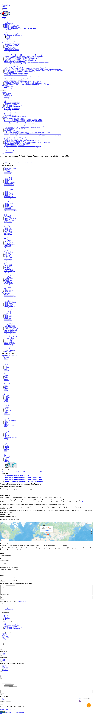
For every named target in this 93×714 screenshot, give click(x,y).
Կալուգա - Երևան (8, 245)
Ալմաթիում (6, 357)
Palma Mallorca (6, 380)
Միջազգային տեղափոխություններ (11, 44)
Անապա (6, 399)
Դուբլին (5, 366)
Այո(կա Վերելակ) (16, 580)
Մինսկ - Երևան (7, 219)
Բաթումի (6, 359)
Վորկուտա (6, 407)
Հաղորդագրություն (5, 594)
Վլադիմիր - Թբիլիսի (8, 262)
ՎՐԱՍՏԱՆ (4, 258)
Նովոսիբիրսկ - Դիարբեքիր (9, 343)
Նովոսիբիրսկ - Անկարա (9, 337)
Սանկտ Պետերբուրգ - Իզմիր (10, 332)
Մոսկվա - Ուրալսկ (8, 303)
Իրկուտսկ (6, 412)
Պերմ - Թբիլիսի (7, 267)
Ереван (3, 698)
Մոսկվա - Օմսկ (7, 192)
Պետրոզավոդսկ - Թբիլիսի (9, 269)
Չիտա (5, 458)
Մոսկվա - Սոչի (7, 195)
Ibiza (5, 371)
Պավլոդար (6, 382)
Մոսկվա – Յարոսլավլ (8, 206)
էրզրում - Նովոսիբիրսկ (8, 351)
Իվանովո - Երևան (8, 232)
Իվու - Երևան (7, 213)
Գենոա (5, 365)
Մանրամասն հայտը (21, 601)
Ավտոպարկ (6, 94)
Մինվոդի (6, 422)
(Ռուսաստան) (7, 653)
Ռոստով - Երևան (7, 237)
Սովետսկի (6, 445)
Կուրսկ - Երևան (7, 256)
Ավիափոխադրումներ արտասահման (12, 33)
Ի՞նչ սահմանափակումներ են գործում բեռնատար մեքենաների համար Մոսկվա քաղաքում (22, 81)
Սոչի (5, 444)
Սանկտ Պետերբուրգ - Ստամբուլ (10, 331)
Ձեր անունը (3, 585)
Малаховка (8, 38)
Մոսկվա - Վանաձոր (8, 229)
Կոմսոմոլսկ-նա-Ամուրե (9, 418)
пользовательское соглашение (11, 595)
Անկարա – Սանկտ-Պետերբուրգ (10, 322)
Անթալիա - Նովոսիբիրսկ (9, 349)
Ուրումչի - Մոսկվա (8, 172)
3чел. (11, 577)
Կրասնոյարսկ (7, 417)
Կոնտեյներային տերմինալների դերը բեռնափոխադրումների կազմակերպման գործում (22, 57)
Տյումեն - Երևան (7, 221)
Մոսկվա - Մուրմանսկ (8, 189)
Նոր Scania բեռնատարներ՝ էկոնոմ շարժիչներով (13, 66)
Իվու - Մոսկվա (7, 171)
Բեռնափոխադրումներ (7, 24)
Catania (5, 373)
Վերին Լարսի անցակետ (9, 129)
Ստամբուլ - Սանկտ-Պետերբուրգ (11, 323)
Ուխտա (6, 454)
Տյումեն (5, 451)
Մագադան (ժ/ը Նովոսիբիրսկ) (10, 420)
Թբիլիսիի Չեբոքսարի (8, 290)
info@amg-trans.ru (5, 639)
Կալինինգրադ (7, 414)
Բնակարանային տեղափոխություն (11, 49)
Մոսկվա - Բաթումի (8, 291)
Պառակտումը (7, 383)
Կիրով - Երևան (7, 230)
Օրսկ (5, 434)
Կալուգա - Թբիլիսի (8, 265)
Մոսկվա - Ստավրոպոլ (8, 200)
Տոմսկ (5, 450)
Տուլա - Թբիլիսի (7, 281)
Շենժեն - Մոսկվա (7, 173)
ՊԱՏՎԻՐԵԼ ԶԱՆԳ (6, 5)
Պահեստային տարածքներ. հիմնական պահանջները (15, 141)
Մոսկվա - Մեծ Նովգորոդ (9, 177)
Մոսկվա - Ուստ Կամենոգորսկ (10, 302)
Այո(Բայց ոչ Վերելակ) (7, 580)
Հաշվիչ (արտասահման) (9, 86)
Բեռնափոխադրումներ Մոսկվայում (11, 45)
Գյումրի (11, 543)
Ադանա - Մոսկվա (7, 311)
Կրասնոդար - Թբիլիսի (8, 280)
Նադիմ (5, 426)
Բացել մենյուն (3, 90)
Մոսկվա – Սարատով (8, 205)
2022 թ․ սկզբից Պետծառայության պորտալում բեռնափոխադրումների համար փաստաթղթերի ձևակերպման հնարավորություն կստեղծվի (32, 69)
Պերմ (5, 436)
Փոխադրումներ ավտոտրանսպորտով (12, 27)
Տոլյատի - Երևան (7, 255)
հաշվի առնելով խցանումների (7, 573)
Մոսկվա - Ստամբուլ (8, 316)
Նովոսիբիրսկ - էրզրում (8, 344)
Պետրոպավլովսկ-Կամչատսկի (10, 437)
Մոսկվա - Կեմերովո (8, 190)
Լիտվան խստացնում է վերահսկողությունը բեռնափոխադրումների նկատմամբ (20, 59)
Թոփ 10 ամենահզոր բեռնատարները (11, 65)
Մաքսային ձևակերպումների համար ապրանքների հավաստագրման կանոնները (21, 82)
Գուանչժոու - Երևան (8, 214)
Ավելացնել (2, 560)
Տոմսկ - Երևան (7, 225)
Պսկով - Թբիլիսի (7, 261)
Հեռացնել (6, 560)
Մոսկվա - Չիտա (7, 191)
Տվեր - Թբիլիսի (7, 263)
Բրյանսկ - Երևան (7, 240)
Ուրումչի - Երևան (7, 216)
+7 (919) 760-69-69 (5, 633)
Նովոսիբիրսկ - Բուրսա (8, 340)
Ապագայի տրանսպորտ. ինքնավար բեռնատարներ (14, 61)
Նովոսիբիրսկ (7, 430)
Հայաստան (8, 29)
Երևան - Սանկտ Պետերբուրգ (10, 209)
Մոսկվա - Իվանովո (8, 181)
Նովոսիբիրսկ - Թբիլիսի (9, 275)
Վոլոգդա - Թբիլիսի (8, 266)
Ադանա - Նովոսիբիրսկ (8, 348)
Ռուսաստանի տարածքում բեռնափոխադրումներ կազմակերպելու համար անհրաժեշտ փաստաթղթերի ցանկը (27, 77)
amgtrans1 (3, 3)
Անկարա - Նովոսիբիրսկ (9, 345)
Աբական (6, 396)
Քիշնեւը (6, 372)
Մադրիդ (6, 375)
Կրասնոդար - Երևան (8, 252)
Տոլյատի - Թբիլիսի (8, 286)
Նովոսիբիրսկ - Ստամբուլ (9, 338)
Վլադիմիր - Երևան (8, 234)
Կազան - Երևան (7, 235)
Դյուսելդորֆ (6, 368)
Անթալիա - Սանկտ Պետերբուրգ (10, 327)
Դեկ (5, 358)
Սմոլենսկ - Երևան (8, 239)
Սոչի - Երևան (7, 249)
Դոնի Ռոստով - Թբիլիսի (9, 282)
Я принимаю (8, 595)
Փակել (2, 704)
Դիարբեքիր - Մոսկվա (8, 313)
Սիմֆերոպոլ (6, 443)
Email (2, 589)
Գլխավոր (4, 17)
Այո (4, 572)
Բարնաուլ (6, 400)
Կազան (5, 413)
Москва (3, 699)
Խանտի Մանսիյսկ (8, 456)
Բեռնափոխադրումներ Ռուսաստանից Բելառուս (16, 31)
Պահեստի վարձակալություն (10, 48)
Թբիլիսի (6, 386)
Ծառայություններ (6, 42)
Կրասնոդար (6, 416)
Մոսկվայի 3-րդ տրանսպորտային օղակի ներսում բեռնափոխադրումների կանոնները (21, 140)
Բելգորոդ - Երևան (8, 257)
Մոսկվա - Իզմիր (7, 317)
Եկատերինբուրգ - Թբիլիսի (9, 271)
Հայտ (5, 87)
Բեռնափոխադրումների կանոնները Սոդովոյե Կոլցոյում (15, 74)
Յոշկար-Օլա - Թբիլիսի (8, 283)
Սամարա (6, 441)
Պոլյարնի (6, 438)
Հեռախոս (3, 587)
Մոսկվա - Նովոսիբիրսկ (9, 184)
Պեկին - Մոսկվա (7, 169)
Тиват (5, 387)
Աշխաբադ (6, 356)
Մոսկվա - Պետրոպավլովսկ (9, 306)
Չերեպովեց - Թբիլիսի (8, 270)
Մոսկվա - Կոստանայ (8, 304)
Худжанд (5, 393)
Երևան (5, 369)
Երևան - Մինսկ (7, 243)
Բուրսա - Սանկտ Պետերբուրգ (10, 325)
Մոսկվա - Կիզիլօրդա (8, 305)
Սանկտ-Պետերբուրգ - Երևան (10, 218)
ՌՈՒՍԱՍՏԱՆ (4, 167)
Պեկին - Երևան (7, 212)
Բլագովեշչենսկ (7, 402)
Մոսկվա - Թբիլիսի (8, 259)
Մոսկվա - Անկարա (8, 315)
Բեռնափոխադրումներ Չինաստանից (12, 41)
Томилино (8, 36)
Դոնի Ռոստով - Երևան (8, 251)
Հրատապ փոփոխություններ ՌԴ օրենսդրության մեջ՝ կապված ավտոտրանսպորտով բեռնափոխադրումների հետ (27, 84)
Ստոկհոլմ (6, 388)
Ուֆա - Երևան (7, 238)
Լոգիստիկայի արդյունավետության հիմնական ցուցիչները (16, 73)
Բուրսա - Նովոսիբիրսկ (8, 347)
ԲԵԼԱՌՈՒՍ (4, 292)
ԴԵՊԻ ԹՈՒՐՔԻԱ (5, 307)
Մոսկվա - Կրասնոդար (8, 193)
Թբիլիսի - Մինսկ (7, 289)
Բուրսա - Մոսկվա (7, 310)
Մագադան (6, 419)
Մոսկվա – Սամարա (8, 204)
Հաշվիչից (82, 501)
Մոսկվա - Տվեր (7, 180)
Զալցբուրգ (6, 370)
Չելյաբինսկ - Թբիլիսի (8, 278)
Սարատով (6, 446)
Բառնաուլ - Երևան (8, 227)
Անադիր (6, 398)
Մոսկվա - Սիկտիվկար (8, 196)
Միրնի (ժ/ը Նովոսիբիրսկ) (9, 425)
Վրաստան (8, 30)
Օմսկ (5, 433)
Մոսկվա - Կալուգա (8, 179)
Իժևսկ (5, 411)
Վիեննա (6, 362)
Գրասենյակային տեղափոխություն (11, 50)
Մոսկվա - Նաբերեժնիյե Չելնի (10, 197)
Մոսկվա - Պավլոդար (8, 301)
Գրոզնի (5, 409)
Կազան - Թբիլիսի (7, 276)
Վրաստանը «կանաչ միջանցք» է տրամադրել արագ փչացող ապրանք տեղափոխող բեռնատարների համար (26, 62)
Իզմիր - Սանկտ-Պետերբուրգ (10, 324)
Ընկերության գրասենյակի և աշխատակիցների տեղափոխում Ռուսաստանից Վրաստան (22, 63)
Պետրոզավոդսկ (7, 439)
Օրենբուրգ (6, 435)
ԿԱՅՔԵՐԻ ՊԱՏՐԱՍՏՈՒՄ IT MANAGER (7, 709)
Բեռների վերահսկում (8, 152)
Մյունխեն (6, 377)
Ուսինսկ (6, 453)
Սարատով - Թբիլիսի (8, 287)
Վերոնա (6, 363)
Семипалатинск (6, 384)
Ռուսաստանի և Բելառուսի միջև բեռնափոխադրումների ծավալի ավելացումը (20, 60)
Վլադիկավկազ (7, 405)
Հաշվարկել (3, 581)
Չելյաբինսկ (6, 457)
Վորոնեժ (6, 408)
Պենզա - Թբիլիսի (7, 288)
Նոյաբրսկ (6, 432)
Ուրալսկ (6, 390)
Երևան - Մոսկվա (7, 207)
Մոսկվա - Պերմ (7, 201)
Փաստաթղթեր (7, 20)
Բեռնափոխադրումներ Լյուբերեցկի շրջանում (13, 35)
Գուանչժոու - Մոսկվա (8, 170)
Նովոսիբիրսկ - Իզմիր (8, 339)
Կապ (3, 153)
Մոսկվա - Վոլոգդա (8, 176)
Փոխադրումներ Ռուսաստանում (10, 26)
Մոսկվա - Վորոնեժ (8, 202)
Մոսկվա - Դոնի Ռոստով (9, 203)
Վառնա (5, 361)
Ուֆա (5, 455)
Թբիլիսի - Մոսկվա (8, 208)
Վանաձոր (15, 543)
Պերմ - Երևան (7, 247)
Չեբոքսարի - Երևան (8, 242)
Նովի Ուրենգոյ (7, 431)
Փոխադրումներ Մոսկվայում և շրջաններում (13, 25)
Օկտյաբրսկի (8, 40)
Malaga (5, 376)
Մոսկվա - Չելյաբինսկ (8, 183)
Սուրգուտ (6, 448)
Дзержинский (8, 39)
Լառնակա (6, 374)
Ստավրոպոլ (6, 447)
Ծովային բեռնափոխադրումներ (10, 34)
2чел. (8, 577)
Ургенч (5, 389)
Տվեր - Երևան (7, 233)
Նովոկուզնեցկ (7, 429)
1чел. (5, 577)
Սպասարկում (5, 85)
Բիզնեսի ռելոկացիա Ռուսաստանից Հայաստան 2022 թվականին (17, 128)
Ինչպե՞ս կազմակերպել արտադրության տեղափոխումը (15, 75)
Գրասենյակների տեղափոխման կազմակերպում (14, 80)
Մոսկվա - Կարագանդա (9, 298)
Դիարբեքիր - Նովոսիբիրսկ (9, 350)
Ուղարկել (2, 693)
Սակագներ (6, 22)
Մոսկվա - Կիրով (7, 175)
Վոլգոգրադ (6, 406)
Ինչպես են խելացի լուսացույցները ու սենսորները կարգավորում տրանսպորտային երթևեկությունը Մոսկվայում (27, 67)
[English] (3, 9)
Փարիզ (5, 394)
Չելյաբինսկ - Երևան (8, 222)
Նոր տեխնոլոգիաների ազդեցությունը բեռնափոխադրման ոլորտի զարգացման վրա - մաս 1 (23, 55)
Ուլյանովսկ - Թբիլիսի (8, 274)
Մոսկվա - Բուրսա (7, 318)
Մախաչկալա (7, 421)
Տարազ (5, 385)
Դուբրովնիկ (6, 367)
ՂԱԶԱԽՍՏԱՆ (5, 294)
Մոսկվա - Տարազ (7, 300)
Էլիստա (5, 459)
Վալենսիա (6, 364)
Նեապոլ (6, 379)
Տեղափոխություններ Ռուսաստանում (12, 43)
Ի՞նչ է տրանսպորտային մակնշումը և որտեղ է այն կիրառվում (16, 79)
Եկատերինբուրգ (7, 410)
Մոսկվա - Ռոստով (8, 178)
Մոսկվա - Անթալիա (8, 320)
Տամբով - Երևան (7, 254)
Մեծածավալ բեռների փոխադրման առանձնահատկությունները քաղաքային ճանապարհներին (23, 56)
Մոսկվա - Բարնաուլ (8, 188)
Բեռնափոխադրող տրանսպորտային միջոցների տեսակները (16, 53)
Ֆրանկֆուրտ (7, 392)
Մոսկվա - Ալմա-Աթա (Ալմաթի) (10, 296)
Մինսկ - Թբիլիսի (7, 279)
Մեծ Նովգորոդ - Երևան (9, 250)
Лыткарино (8, 37)
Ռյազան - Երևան (7, 246)
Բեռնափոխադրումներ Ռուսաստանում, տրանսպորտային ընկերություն (21, 28)
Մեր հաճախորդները (8, 95)
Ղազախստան (9, 32)
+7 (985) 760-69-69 (5, 636)
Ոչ (1, 572)
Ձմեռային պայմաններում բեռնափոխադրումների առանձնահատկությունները (20, 71)
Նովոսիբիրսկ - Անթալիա (9, 342)
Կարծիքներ (6, 21)
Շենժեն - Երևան (7, 215)
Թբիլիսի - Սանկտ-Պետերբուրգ (10, 210)
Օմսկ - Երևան (7, 226)
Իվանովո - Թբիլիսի (8, 264)
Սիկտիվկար (6, 449)
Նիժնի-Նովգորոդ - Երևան (9, 244)
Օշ (4, 378)
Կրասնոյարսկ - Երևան (9, 220)
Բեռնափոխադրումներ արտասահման (10, 355)
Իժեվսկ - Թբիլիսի (7, 268)
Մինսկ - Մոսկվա (7, 293)
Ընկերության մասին (6, 93)
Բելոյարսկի (6, 404)
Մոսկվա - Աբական (8, 198)
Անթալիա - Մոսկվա (8, 312)
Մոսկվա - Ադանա (7, 319)
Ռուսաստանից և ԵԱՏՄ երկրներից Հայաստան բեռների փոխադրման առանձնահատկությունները (24, 68)
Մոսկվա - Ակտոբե (8, 299)
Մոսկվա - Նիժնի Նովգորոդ (9, 182)
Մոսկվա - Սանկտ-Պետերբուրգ (10, 168)
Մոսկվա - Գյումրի (7, 228)
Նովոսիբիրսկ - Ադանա (8, 341)
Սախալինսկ (6, 460)
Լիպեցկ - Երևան (7, 253)
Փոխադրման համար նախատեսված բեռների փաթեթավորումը (17, 78)
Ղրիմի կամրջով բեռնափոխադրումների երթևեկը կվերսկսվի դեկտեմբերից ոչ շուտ (21, 58)
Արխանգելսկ (7, 397)
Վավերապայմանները (8, 23)
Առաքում (6, 46)
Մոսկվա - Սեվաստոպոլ (9, 185)
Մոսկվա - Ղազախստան (9, 295)
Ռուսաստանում (5, 395)
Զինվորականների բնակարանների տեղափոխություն (15, 116)
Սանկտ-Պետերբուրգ (8, 442)
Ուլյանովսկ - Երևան (8, 231)
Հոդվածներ (4, 117)
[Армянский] (4, 8)
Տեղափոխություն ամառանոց (10, 51)
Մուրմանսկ (6, 424)
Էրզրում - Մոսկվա (7, 314)
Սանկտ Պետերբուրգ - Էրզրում (10, 336)
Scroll (1, 713)
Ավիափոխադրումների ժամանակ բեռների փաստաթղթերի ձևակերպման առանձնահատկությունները (25, 83)
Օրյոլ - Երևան (7, 241)
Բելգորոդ (6, 401)
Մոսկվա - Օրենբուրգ (8, 194)
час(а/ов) (14, 577)
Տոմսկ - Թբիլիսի (7, 277)
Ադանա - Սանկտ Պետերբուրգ (10, 326)
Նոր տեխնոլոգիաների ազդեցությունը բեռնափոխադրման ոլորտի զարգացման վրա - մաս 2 (23, 54)
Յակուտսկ (6, 461)
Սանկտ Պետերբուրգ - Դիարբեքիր (11, 335)
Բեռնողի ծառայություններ (9, 47)
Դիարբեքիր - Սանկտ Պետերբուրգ (11, 328)
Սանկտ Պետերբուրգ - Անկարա (10, 330)
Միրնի (5, 423)
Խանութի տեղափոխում (9, 72)
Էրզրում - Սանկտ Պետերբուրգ (10, 329)
